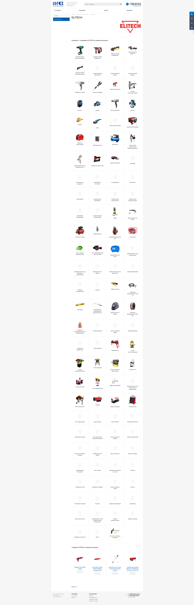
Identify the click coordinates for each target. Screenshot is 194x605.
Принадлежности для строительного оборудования (132, 388)
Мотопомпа (133, 237)
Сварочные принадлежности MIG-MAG (132, 314)
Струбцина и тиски (80, 487)
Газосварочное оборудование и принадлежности (97, 311)
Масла (97, 537)
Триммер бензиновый (132, 271)
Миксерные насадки (80, 437)
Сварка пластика (115, 289)
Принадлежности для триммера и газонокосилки (79, 273)
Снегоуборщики (115, 182)
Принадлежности (97, 145)
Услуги (106, 10)
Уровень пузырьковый (115, 503)
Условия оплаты (93, 597)
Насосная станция (79, 237)
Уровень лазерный (132, 518)
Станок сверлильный (97, 388)
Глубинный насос (97, 234)
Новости (74, 597)
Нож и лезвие (97, 470)
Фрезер (133, 110)
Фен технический (115, 110)
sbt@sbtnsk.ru (59, 596)
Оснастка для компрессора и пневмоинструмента (132, 147)
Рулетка (133, 487)
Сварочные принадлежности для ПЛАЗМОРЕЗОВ (79, 331)
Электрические (132, 406)
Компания (74, 593)
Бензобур (132, 163)
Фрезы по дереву (132, 453)
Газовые (97, 405)
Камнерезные (115, 350)
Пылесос (80, 110)
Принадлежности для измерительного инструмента (97, 520)
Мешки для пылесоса (132, 421)
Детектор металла (80, 518)
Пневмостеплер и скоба (97, 165)
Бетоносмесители (79, 406)
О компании (74, 595)
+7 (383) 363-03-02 (135, 3)
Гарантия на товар (93, 601)
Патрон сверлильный (132, 437)
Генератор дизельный (115, 125)
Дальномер (133, 503)
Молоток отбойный (97, 92)
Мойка (115, 218)
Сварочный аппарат (133, 330)
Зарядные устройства (79, 537)
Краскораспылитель (115, 89)
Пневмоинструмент (115, 163)
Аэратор (97, 290)
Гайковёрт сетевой (80, 92)
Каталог (58, 10)
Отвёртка (132, 470)
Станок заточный (80, 386)
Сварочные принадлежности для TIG (132, 294)
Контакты (129, 10)
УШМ (97, 127)
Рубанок (97, 110)
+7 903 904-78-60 (135, 4)
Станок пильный (97, 367)
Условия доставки (93, 599)
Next (139, 546)
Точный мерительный (79, 503)
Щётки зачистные (115, 453)
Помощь (91, 595)
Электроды (80, 309)
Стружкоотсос (132, 369)
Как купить (82, 10)
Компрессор (115, 144)
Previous (137, 546)
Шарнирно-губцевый (97, 487)
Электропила (80, 199)
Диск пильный (97, 421)
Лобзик (80, 124)
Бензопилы (132, 182)
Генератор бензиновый (132, 127)
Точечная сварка (97, 348)
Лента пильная (115, 421)
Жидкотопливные (115, 406)
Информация (93, 593)
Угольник (97, 503)
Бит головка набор (80, 421)
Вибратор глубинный (115, 385)
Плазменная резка (97, 330)
